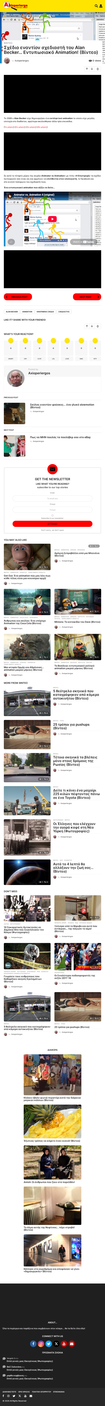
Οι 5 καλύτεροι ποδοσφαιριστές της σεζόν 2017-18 (74, 976)
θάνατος (23, 572)
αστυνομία (21, 971)
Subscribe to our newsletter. (52, 518)
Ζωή (61, 860)
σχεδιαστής (64, 312)
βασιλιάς (73, 662)
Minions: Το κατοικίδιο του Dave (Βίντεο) (77, 622)
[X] (56, 1344)
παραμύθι (31, 662)
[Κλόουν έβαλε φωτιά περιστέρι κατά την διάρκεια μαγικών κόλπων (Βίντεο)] (52, 1074)
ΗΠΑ (38, 971)
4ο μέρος (42, 127)
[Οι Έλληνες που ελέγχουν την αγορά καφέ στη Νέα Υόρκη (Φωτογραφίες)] (27, 837)
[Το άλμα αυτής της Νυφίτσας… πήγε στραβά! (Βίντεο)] (52, 1206)
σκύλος (57, 618)
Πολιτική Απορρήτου (41, 1392)
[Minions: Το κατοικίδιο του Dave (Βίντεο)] (77, 601)
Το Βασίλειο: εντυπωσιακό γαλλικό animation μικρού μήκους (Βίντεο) (74, 667)
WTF (95, 359)
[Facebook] (33, 1344)
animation (27, 312)
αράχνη (73, 550)
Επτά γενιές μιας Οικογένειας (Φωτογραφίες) (30, 1361)
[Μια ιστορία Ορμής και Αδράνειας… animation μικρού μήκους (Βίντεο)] (27, 647)
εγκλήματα (31, 971)
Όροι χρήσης (24, 1392)
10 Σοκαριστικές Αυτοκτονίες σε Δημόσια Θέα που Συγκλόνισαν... (15, 1308)
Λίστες (6, 924)
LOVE (67, 359)
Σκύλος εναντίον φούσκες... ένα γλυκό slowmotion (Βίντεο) (62, 406)
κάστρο (89, 662)
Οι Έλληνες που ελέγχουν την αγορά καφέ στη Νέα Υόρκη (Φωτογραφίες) (74, 827)
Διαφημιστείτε (9, 1392)
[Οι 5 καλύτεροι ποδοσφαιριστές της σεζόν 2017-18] (77, 956)
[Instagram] (41, 1344)
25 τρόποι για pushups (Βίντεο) (71, 726)
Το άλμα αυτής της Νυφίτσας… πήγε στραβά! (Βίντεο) (49, 1228)
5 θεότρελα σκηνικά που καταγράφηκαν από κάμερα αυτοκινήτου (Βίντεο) (76, 694)
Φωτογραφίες (58, 820)
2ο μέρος (20, 127)
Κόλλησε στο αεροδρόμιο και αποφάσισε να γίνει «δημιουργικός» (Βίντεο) (51, 1270)
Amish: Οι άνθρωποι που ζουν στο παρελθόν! (49, 1182)
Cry (25, 359)
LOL (53, 359)
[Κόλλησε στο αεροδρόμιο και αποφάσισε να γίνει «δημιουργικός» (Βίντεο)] (52, 1250)
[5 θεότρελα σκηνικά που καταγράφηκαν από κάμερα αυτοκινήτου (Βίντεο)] (27, 701)
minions (73, 616)
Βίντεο (8, 43)
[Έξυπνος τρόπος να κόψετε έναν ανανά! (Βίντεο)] (52, 1121)
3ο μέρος (31, 127)
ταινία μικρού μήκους (36, 572)
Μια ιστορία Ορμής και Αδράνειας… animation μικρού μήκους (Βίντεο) (24, 668)
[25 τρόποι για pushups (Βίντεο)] (27, 734)
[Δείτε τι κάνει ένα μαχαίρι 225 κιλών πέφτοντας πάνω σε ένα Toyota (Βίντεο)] (27, 800)
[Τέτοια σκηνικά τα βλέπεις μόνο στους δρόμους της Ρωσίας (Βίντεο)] (27, 767)
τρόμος (71, 923)
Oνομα (52, 504)
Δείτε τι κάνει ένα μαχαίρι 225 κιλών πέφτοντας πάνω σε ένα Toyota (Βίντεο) (76, 794)
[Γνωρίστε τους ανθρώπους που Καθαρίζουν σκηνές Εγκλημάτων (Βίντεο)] (27, 956)
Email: (52, 493)
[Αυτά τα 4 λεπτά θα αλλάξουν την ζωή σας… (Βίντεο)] (27, 872)
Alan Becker (12, 312)
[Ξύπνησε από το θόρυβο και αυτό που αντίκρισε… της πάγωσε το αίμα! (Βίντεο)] (77, 908)
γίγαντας (23, 662)
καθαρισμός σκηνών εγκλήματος (17, 973)
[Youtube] (64, 1344)
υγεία (62, 720)
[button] (96, 6)
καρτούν (81, 616)
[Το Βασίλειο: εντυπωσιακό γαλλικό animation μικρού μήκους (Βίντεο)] (77, 647)
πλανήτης (68, 860)
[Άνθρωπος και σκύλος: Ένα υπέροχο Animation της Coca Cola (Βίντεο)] (27, 602)
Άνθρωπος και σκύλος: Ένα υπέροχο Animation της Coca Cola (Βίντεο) (25, 622)
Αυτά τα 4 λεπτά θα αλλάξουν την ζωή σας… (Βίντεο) (73, 867)
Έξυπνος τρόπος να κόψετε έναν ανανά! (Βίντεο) (52, 1140)
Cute (39, 359)
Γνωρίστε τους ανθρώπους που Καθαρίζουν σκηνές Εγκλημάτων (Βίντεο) (23, 979)
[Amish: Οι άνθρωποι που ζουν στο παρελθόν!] (52, 1162)
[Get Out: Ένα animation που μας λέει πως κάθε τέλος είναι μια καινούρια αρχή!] (27, 557)
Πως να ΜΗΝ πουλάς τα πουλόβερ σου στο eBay (60, 437)
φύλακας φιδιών (85, 923)
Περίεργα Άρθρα (60, 923)
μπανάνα (81, 550)
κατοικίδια (90, 616)
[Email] (72, 1344)
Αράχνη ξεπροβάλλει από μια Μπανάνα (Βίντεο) (76, 554)
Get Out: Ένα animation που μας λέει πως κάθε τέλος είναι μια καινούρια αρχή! (27, 577)
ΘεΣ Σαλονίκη (14, 1366)
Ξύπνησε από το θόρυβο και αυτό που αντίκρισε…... (41, 1307)
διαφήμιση (34, 617)
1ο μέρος (9, 127)
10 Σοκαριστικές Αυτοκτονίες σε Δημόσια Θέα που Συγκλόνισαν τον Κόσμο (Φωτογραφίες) (24, 930)
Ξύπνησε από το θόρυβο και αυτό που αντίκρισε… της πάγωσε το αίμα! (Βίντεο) (75, 929)
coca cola (24, 617)
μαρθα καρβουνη (15, 1375)
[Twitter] (48, 1344)
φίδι (76, 923)
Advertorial (59, 972)
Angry (10, 359)
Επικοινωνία (58, 1392)
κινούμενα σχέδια (45, 312)
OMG (81, 359)
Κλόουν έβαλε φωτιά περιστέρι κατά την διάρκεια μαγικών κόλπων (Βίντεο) (52, 1099)
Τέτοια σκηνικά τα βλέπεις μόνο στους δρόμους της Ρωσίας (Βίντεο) (75, 760)
